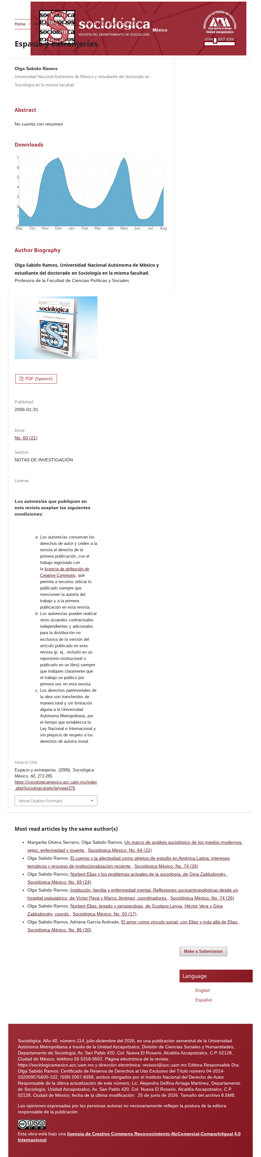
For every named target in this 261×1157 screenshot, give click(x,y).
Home (20, 24)
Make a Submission (203, 951)
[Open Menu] (21, 6)
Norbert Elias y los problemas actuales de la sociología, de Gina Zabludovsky (148, 874)
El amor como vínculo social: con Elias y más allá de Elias (179, 921)
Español (203, 999)
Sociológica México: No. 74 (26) (166, 866)
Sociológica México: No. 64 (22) (120, 850)
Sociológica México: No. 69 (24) (59, 882)
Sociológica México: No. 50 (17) (105, 913)
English (202, 990)
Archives (41, 24)
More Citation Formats (40, 801)
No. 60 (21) (68, 24)
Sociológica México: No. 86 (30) (59, 929)
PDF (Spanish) (38, 378)
